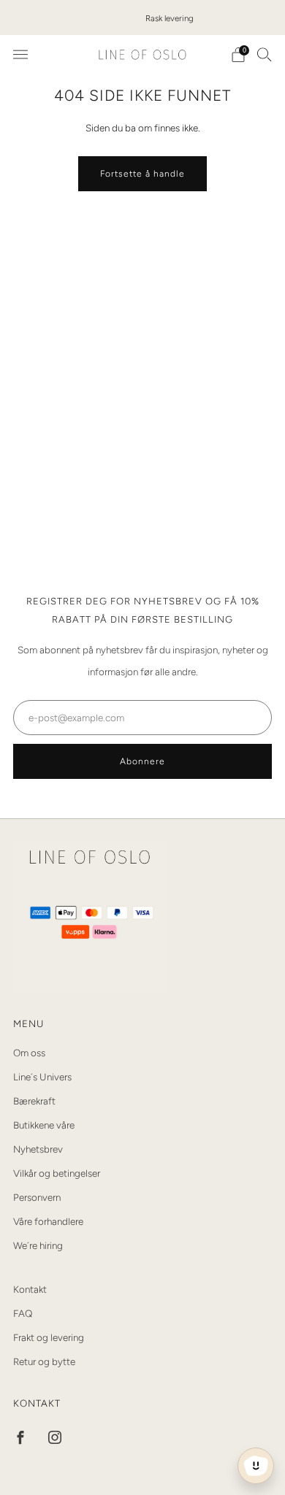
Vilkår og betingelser (56, 1173)
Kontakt (30, 1289)
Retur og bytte (44, 1361)
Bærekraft (34, 1101)
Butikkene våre (44, 1125)
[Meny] (20, 54)
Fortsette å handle (142, 174)
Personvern (37, 1197)
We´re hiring (38, 1245)
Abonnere (142, 761)
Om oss (29, 1052)
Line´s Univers (42, 1077)
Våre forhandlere (48, 1221)
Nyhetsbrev (38, 1149)
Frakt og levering (48, 1337)
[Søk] (264, 54)
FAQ (22, 1313)
